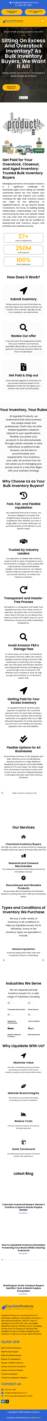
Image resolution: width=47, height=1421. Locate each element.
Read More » (23, 1213)
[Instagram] (7, 1401)
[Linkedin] (3, 1401)
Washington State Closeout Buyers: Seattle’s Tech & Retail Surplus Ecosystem (23, 1288)
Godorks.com (35, 1417)
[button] (42, 21)
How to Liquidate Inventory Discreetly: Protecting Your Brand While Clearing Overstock (23, 1247)
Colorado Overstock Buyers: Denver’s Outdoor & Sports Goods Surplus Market (23, 1207)
